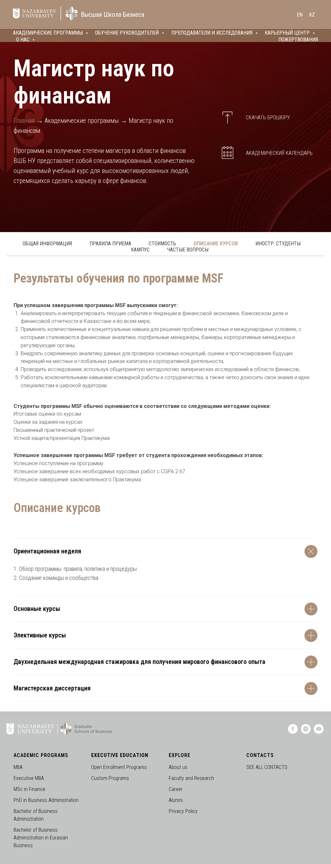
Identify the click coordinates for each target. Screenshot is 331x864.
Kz (312, 15)
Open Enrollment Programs (119, 767)
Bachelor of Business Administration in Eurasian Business (41, 837)
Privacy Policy (183, 811)
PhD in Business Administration (46, 800)
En (300, 15)
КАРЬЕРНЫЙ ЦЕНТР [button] (288, 33)
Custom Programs (110, 778)
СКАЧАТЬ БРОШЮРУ (268, 117)
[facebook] (293, 732)
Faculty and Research (191, 778)
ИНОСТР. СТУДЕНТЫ (278, 243)
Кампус (140, 250)
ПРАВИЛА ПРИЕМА (110, 243)
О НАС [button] (23, 40)
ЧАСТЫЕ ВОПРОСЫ (187, 250)
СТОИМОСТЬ (162, 243)
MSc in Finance (29, 789)
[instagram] (306, 732)
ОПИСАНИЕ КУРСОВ (216, 243)
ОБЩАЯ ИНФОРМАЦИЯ (47, 243)
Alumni (176, 800)
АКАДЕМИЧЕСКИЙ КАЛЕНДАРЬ (279, 153)
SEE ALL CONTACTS (266, 767)
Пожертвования (298, 40)
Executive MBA (29, 778)
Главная (24, 120)
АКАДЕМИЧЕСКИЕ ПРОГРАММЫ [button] (48, 33)
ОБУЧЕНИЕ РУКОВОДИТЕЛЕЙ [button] (127, 33)
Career (176, 789)
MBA (18, 767)
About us (178, 767)
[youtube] (319, 732)
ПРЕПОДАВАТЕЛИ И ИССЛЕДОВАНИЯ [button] (212, 33)
